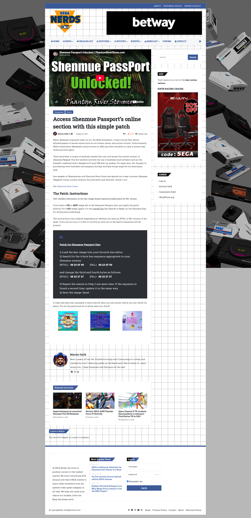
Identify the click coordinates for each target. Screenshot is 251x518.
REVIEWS (121, 41)
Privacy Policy (159, 510)
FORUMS (167, 41)
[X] (74, 371)
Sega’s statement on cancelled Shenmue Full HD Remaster (67, 412)
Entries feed (165, 186)
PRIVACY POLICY (192, 6)
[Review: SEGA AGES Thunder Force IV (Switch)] (100, 401)
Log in (162, 181)
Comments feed (167, 191)
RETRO (136, 41)
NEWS (68, 41)
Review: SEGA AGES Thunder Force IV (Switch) (99, 412)
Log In (144, 488)
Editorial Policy (193, 510)
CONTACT (181, 41)
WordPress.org (166, 197)
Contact (172, 510)
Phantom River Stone (68, 186)
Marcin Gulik (63, 134)
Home (148, 510)
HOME (56, 41)
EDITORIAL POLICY (173, 6)
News (69, 112)
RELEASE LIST (86, 41)
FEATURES (103, 41)
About (181, 510)
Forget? (156, 474)
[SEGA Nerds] (65, 22)
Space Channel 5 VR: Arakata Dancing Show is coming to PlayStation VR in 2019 (132, 414)
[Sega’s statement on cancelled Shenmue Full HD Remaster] (67, 401)
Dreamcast (59, 112)
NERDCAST (152, 41)
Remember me (135, 481)
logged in (66, 437)
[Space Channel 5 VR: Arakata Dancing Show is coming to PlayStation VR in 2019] (132, 401)
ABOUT (157, 6)
